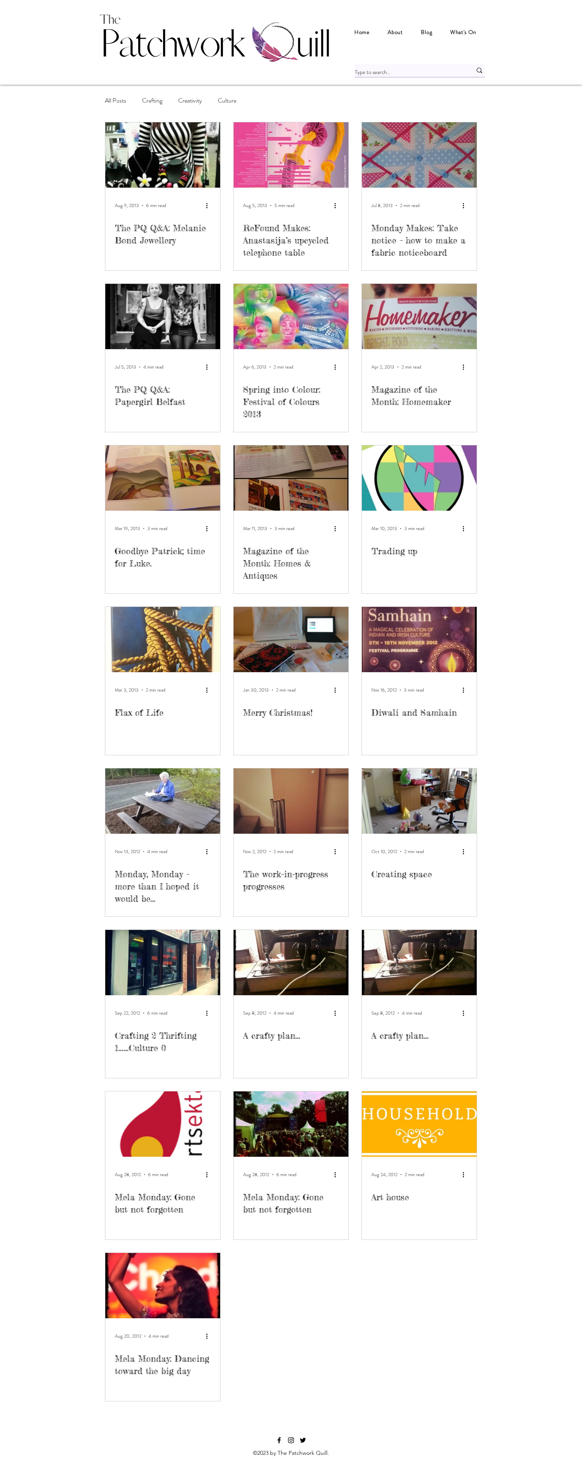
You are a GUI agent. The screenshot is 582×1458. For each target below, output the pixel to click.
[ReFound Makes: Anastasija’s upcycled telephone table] (291, 155)
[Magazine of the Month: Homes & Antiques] (291, 478)
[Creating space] (419, 801)
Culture (227, 100)
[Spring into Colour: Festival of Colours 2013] (291, 316)
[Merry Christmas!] (291, 639)
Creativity (190, 100)
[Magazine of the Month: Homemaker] (419, 316)
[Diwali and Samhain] (419, 639)
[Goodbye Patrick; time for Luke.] (162, 478)
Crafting (152, 100)
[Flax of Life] (162, 639)
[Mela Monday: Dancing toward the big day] (162, 1285)
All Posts (115, 100)
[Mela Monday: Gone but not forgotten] (162, 1124)
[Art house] (419, 1124)
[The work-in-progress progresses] (291, 801)
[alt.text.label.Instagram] (291, 1440)
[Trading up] (419, 478)
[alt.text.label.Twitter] (303, 1440)
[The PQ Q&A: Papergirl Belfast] (162, 316)
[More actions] (209, 205)
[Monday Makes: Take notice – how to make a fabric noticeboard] (419, 155)
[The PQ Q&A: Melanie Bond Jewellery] (162, 155)
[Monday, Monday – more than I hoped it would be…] (162, 801)
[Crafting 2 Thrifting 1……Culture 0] (162, 962)
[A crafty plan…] (291, 962)
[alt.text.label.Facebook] (279, 1440)
